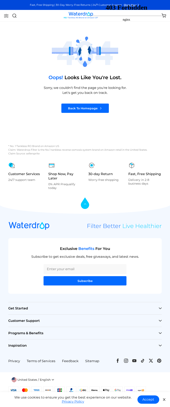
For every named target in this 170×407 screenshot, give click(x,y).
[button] (6, 16)
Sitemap (92, 361)
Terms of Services (41, 361)
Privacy (14, 361)
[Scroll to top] (85, 203)
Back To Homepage (83, 108)
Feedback (70, 361)
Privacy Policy (73, 401)
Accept (148, 399)
